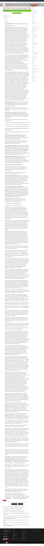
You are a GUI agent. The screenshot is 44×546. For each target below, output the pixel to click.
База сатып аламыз (15, 538)
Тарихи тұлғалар (34, 58)
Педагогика (33, 45)
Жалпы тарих (33, 27)
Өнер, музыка (33, 79)
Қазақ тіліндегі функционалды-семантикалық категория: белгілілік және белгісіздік (13, 510)
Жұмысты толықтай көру (17, 13)
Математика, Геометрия (35, 34)
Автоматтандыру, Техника (35, 10)
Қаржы (33, 74)
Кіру (40, 0)
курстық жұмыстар (5, 530)
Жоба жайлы (14, 531)
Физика (33, 63)
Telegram (24, 538)
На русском (39, 2)
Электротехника (34, 72)
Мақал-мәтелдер (25, 531)
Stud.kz (7, 4)
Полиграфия (33, 46)
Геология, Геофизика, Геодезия (35, 23)
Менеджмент (33, 38)
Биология (33, 17)
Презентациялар (25, 2)
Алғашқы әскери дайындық (35, 11)
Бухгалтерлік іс (33, 18)
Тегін (13, 539)
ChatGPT (14, 532)
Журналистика (33, 29)
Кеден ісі (33, 32)
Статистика (33, 56)
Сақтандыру (33, 51)
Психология (33, 47)
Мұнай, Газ (33, 39)
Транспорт (33, 61)
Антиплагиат (20, 2)
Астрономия (33, 12)
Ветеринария (33, 21)
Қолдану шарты (14, 535)
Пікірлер (24, 535)
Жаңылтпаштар (24, 532)
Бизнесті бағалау (34, 16)
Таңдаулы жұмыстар (35, 2)
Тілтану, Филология (7, 15)
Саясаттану (33, 50)
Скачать (17, 10)
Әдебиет (33, 78)
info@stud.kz (35, 530)
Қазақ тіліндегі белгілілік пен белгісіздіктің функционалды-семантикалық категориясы (14, 511)
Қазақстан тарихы (34, 73)
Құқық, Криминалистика (35, 77)
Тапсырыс (4, 0)
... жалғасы (4, 500)
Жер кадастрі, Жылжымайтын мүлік (36, 28)
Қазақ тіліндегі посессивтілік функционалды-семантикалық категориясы (12, 508)
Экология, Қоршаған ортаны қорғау (36, 68)
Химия (33, 67)
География (33, 22)
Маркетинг (33, 33)
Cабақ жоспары (29, 2)
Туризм (33, 62)
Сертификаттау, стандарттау (35, 52)
